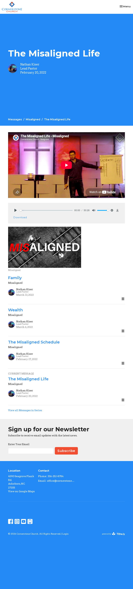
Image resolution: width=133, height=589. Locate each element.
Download (20, 217)
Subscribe (66, 451)
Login (65, 534)
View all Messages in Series (25, 410)
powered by (111, 536)
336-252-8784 (56, 476)
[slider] (46, 210)
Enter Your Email (19, 444)
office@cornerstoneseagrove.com (61, 480)
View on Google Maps (21, 491)
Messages (15, 119)
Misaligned (33, 119)
